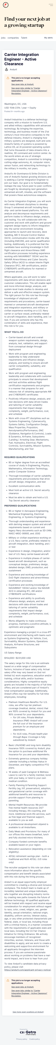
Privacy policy (21, 1039)
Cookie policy (34, 1039)
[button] (51, 5)
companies (13, 37)
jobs (3, 37)
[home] (5, 5)
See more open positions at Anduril (28, 1012)
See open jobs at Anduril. (22, 84)
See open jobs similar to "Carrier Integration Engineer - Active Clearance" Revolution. (29, 91)
